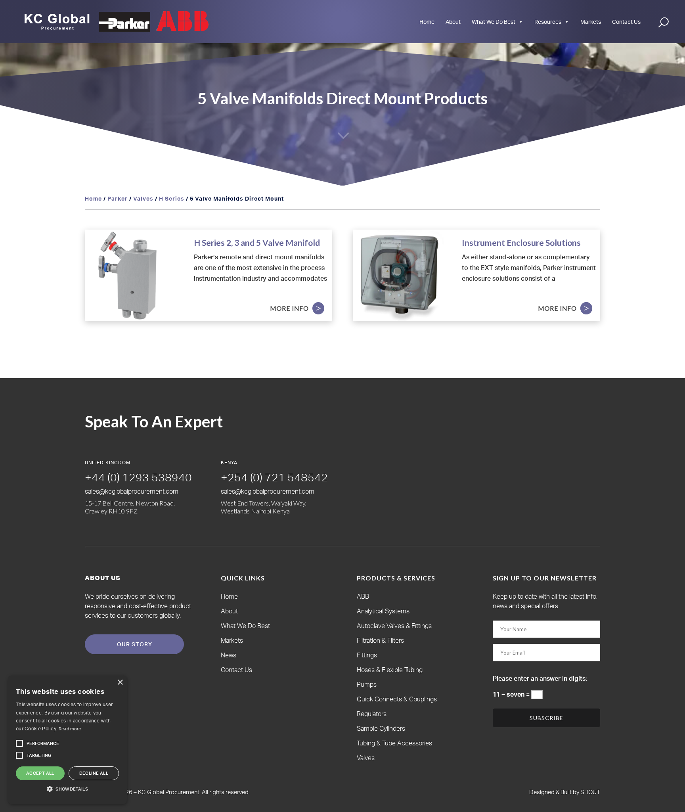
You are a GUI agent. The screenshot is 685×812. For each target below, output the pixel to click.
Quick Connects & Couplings (397, 699)
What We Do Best (493, 21)
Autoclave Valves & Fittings (394, 626)
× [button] (120, 683)
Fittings (367, 655)
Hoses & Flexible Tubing (390, 670)
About (453, 21)
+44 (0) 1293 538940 (138, 477)
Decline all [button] (93, 773)
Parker (117, 198)
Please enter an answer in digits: (540, 678)
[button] (43, 743)
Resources (547, 21)
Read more (70, 729)
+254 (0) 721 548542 (274, 477)
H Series (171, 198)
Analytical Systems (383, 611)
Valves (143, 198)
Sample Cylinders (381, 728)
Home (426, 21)
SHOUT (589, 792)
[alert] (67, 740)
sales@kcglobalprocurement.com (131, 491)
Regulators (372, 714)
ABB (363, 596)
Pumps (367, 684)
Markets (590, 21)
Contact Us (626, 21)
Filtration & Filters (380, 640)
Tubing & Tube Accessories (394, 743)
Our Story (134, 644)
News (228, 655)
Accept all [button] (40, 773)
